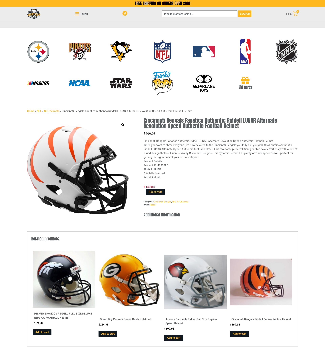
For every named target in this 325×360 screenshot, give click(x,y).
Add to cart (155, 192)
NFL (39, 111)
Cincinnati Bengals (162, 201)
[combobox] (199, 13)
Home (30, 111)
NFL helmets (51, 111)
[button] (123, 125)
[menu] (77, 14)
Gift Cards (245, 87)
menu (85, 14)
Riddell (153, 204)
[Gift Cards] (245, 80)
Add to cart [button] (42, 332)
